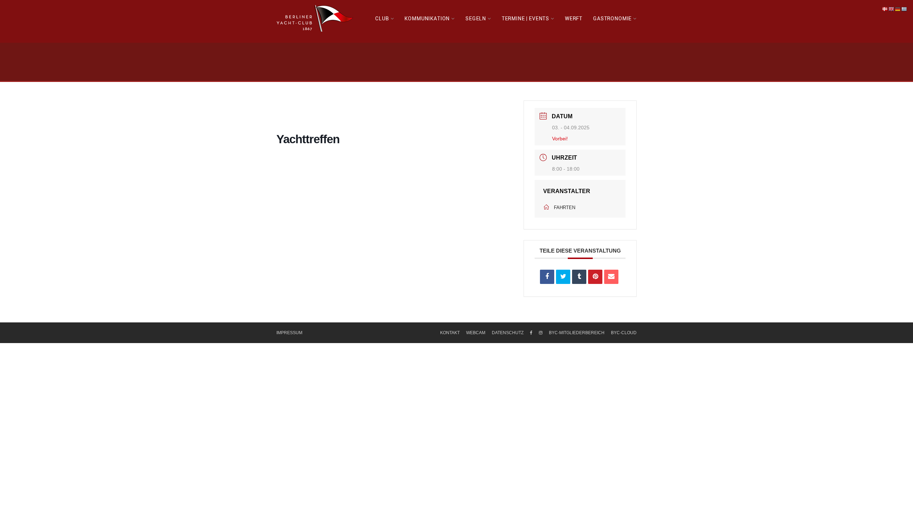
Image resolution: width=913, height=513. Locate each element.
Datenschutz (508, 332)
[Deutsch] (898, 9)
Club (382, 18)
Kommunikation (427, 18)
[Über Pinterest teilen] (595, 277)
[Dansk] (885, 9)
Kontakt (450, 332)
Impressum (289, 332)
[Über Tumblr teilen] (579, 277)
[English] (891, 9)
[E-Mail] (611, 277)
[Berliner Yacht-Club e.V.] (315, 18)
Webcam (475, 332)
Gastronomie (612, 18)
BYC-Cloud (624, 332)
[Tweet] (563, 277)
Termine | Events (525, 18)
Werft (573, 18)
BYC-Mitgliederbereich (577, 332)
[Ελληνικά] (904, 9)
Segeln (475, 18)
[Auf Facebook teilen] (547, 277)
